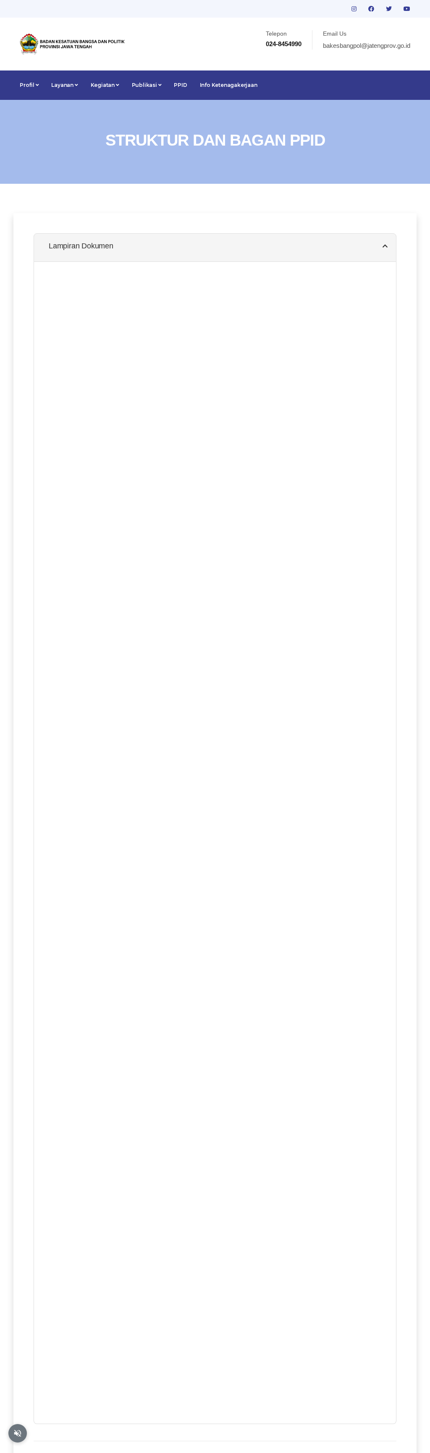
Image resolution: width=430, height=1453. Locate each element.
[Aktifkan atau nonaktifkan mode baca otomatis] (17, 1433)
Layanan (62, 85)
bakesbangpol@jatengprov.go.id (366, 45)
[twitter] (390, 9)
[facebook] (372, 9)
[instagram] (354, 9)
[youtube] (407, 9)
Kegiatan (103, 85)
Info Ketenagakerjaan (228, 85)
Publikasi (145, 85)
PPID (180, 85)
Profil (28, 85)
